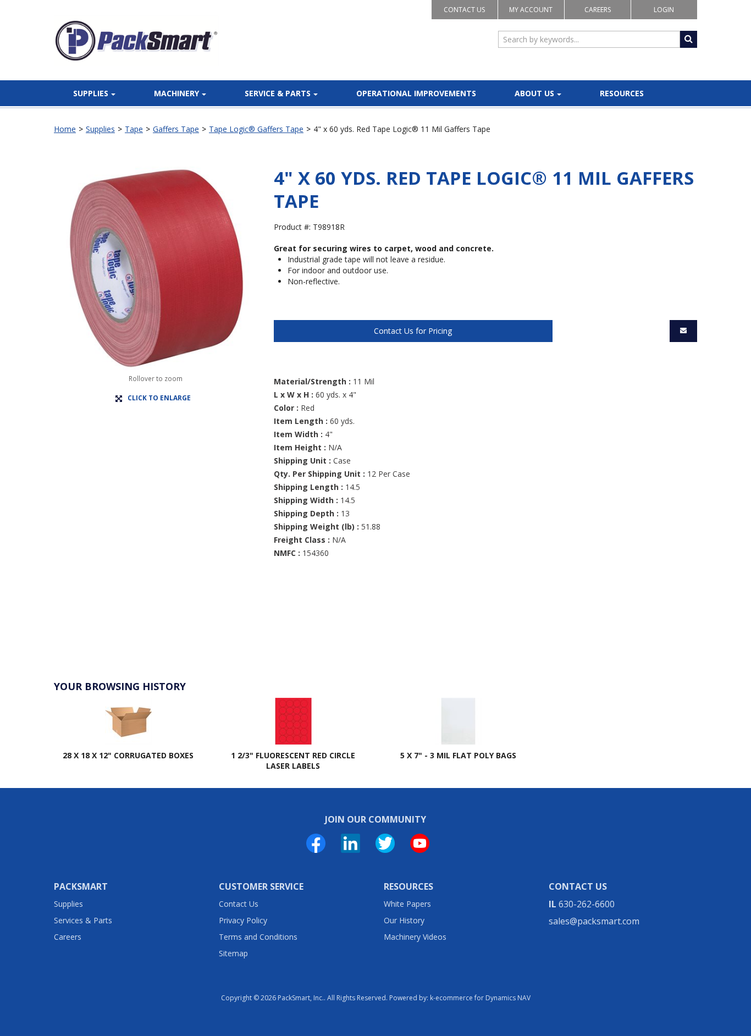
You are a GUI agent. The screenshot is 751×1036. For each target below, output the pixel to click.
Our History (404, 920)
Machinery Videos (415, 937)
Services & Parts (83, 920)
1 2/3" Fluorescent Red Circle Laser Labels (293, 761)
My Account (531, 9)
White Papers (407, 904)
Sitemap (233, 953)
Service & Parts (278, 93)
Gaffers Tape (176, 129)
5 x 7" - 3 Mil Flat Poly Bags (458, 755)
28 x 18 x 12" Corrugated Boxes (128, 755)
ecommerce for (483, 997)
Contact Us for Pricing (413, 331)
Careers (597, 9)
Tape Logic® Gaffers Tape (256, 129)
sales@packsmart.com (594, 921)
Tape (134, 129)
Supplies (90, 93)
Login (664, 9)
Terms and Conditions (258, 937)
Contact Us (464, 9)
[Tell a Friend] (683, 331)
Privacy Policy (243, 920)
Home (65, 129)
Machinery (176, 93)
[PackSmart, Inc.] (136, 40)
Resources (622, 93)
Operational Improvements (416, 93)
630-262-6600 (587, 904)
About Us (534, 93)
